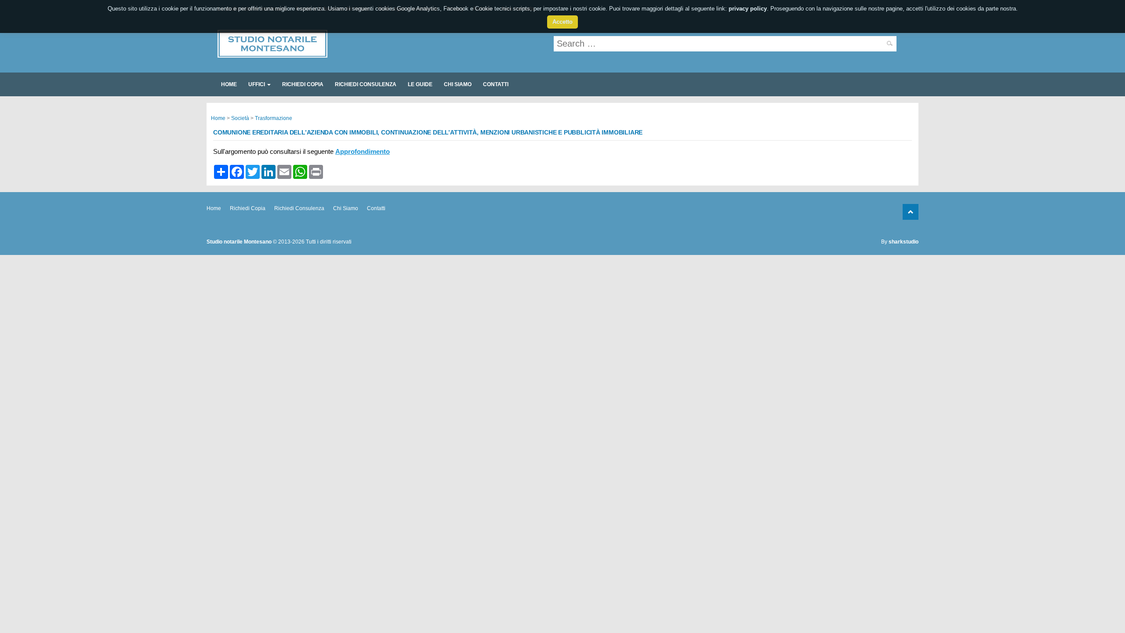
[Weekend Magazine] (272, 54)
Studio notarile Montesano (239, 242)
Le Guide (420, 84)
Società (240, 118)
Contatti (495, 84)
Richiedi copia (302, 84)
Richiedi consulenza (365, 84)
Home (229, 84)
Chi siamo (458, 84)
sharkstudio (903, 242)
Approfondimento (362, 151)
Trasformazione (273, 118)
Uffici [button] (257, 84)
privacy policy (748, 8)
